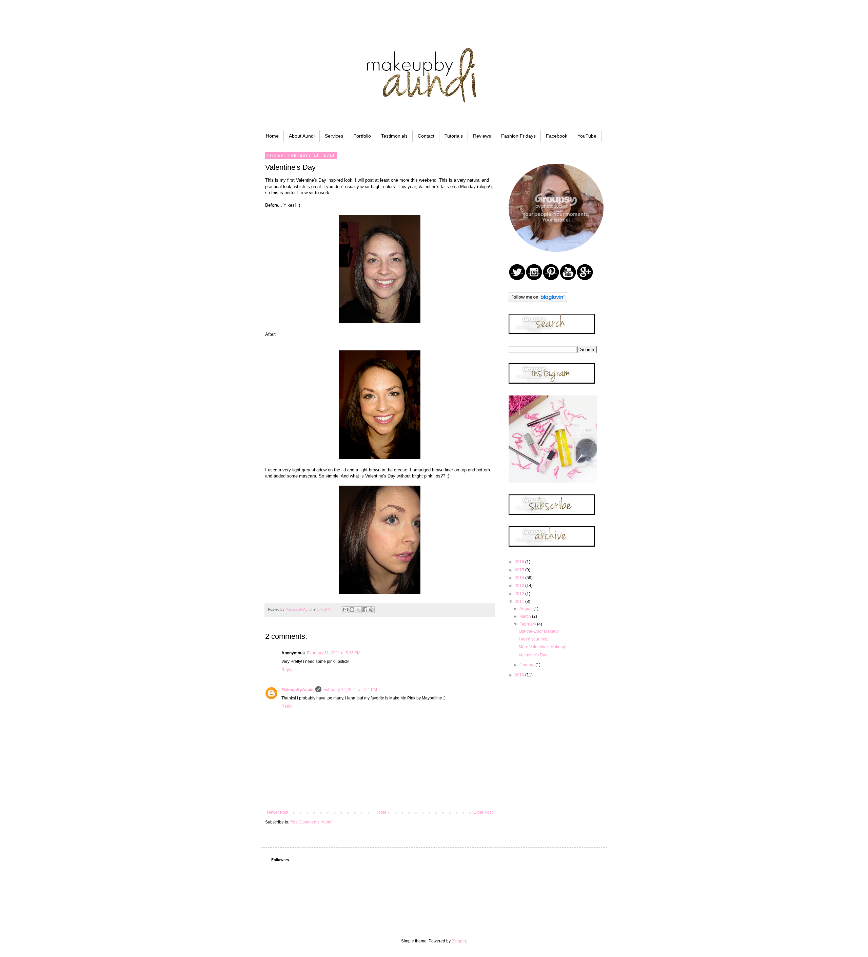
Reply (286, 670)
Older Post (483, 812)
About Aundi (302, 136)
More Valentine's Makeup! (542, 647)
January (527, 665)
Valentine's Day (533, 655)
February (528, 624)
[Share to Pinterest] (371, 609)
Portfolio (362, 136)
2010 (520, 675)
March (525, 616)
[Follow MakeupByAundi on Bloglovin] (538, 300)
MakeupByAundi (297, 689)
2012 (520, 593)
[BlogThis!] (352, 609)
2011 (520, 601)
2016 (520, 561)
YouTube (586, 136)
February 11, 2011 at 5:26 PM (333, 653)
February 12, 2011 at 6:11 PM (350, 689)
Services (334, 136)
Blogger (459, 941)
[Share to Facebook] (364, 609)
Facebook (556, 136)
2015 (520, 570)
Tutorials (454, 136)
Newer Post (277, 812)
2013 (520, 585)
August (526, 608)
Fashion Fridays (518, 136)
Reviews (482, 136)
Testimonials (394, 136)
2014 (520, 577)
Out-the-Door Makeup (539, 631)
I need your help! (534, 639)
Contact (426, 136)
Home (272, 136)
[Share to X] (358, 609)
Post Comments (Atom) (311, 822)
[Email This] (345, 609)
